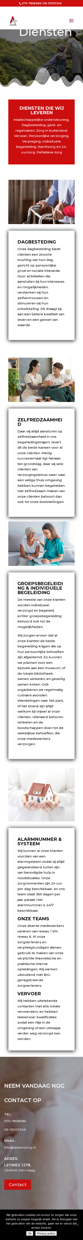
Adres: (11, 1159)
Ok (29, 1233)
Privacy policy (46, 1233)
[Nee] (78, 1225)
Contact (17, 1184)
